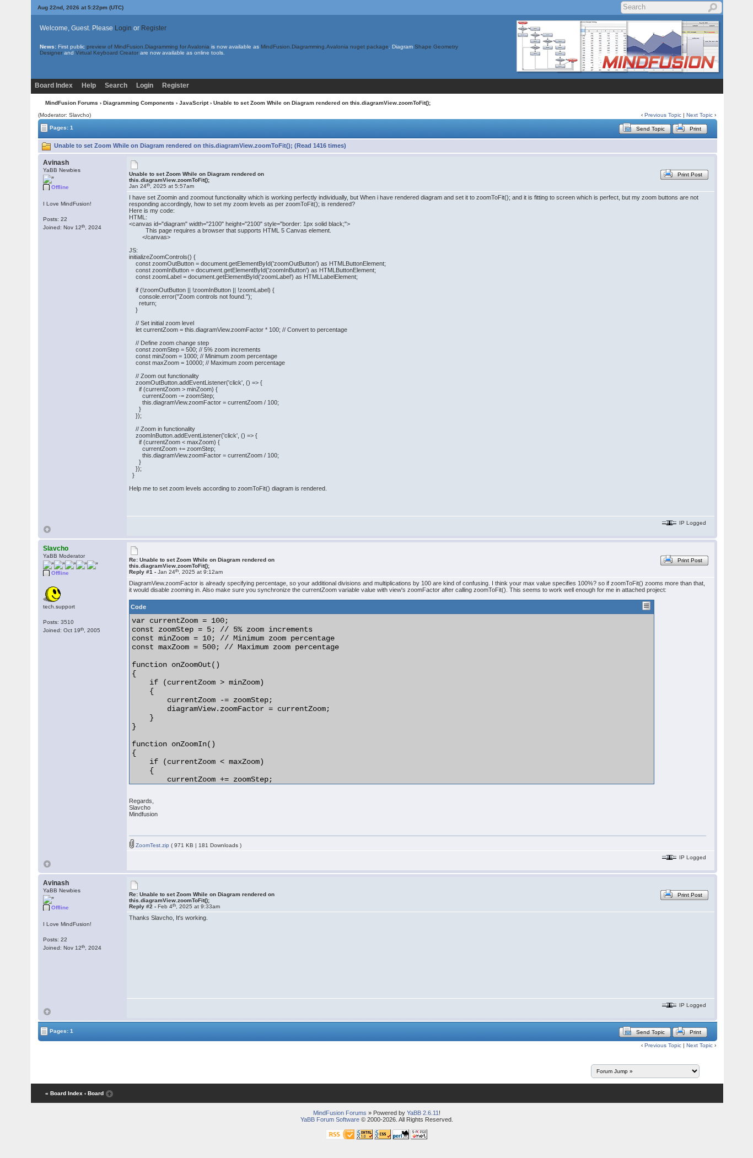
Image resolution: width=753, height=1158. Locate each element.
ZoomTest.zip (151, 845)
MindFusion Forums (71, 103)
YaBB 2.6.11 (423, 1112)
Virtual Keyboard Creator (107, 53)
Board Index (54, 85)
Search (116, 85)
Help (89, 85)
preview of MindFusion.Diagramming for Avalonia (148, 47)
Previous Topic (662, 115)
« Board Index (64, 1093)
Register (153, 28)
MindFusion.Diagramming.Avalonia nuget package (325, 47)
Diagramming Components (138, 103)
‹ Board (94, 1093)
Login (123, 28)
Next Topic (699, 115)
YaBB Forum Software (329, 1119)
